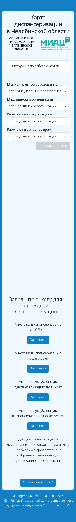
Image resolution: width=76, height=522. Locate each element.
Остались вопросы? (38, 482)
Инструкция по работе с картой (34, 66)
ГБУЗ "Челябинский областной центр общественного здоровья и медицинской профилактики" (38, 501)
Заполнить (38, 339)
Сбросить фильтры (53, 146)
